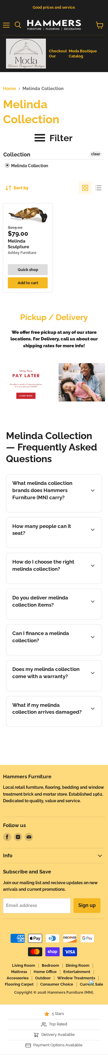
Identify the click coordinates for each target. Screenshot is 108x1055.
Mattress (19, 971)
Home (9, 88)
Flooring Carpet (19, 984)
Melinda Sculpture (18, 244)
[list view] (98, 187)
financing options (55, 654)
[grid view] (85, 187)
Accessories (17, 978)
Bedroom (50, 965)
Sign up (87, 905)
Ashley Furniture (22, 253)
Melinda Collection (29, 165)
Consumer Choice (56, 984)
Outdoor (43, 978)
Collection (16, 154)
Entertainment (76, 971)
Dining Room (77, 965)
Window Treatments (76, 978)
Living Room (23, 965)
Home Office (45, 971)
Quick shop (28, 269)
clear (95, 154)
